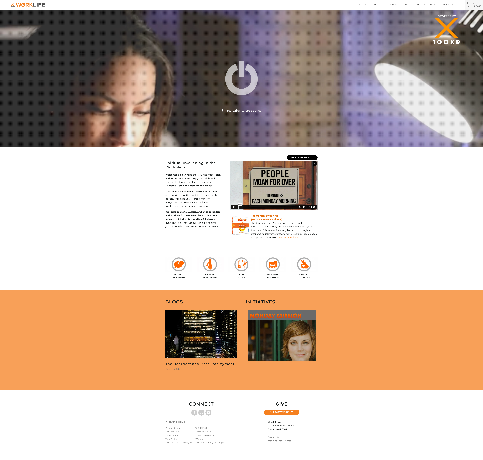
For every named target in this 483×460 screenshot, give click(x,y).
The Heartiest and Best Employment (200, 364)
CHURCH (433, 5)
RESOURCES (376, 5)
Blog (474, 3)
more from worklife (302, 157)
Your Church (171, 435)
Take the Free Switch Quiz (178, 442)
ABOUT (362, 5)
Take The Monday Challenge (209, 442)
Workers (199, 439)
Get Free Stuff (172, 432)
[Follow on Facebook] (468, 3)
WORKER (420, 5)
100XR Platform (203, 428)
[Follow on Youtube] (468, 7)
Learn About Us (203, 432)
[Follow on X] (201, 413)
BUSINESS (392, 5)
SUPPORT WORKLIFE (281, 412)
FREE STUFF (448, 5)
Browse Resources (174, 428)
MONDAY (406, 5)
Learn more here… (289, 237)
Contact (476, 6)
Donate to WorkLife (205, 435)
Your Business (172, 439)
